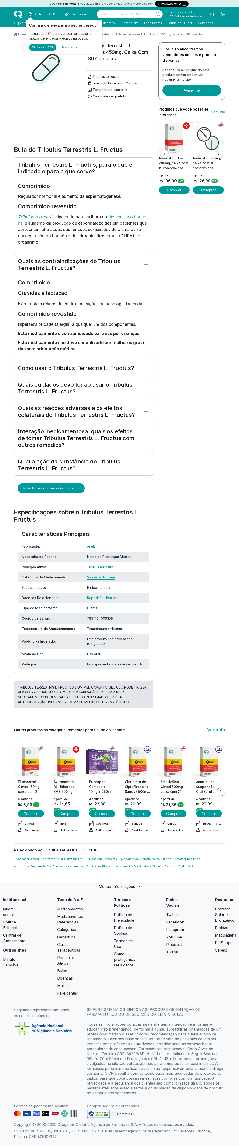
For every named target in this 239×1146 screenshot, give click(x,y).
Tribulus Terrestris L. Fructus (135, 34)
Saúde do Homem (101, 577)
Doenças (65, 978)
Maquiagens (225, 935)
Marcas (63, 985)
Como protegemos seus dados (124, 959)
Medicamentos (70, 909)
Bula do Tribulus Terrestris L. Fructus (51, 488)
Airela (91, 546)
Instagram (175, 929)
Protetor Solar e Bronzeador (225, 915)
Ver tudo (218, 112)
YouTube (174, 937)
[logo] (18, 14)
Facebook (175, 922)
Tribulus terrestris (106, 77)
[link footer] (98, 1114)
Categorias (66, 929)
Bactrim (170, 866)
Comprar (174, 190)
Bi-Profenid (187, 866)
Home (22, 34)
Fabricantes (67, 993)
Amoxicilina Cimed (187, 859)
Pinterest (174, 944)
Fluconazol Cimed (26, 859)
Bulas (62, 970)
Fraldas (221, 927)
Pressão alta (129, 23)
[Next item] (221, 792)
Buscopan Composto (102, 859)
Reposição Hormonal (103, 598)
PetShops (223, 942)
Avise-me (191, 90)
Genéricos (205, 23)
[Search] (158, 14)
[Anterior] (164, 154)
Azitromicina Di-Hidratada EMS (63, 859)
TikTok (172, 952)
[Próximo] (219, 154)
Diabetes (108, 23)
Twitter (172, 914)
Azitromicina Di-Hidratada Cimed (138, 866)
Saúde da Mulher (179, 23)
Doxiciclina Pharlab (99, 866)
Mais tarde (69, 47)
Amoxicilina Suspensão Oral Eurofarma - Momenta (48, 866)
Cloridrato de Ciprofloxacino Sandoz (146, 859)
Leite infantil (153, 23)
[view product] (174, 138)
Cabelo (221, 950)
